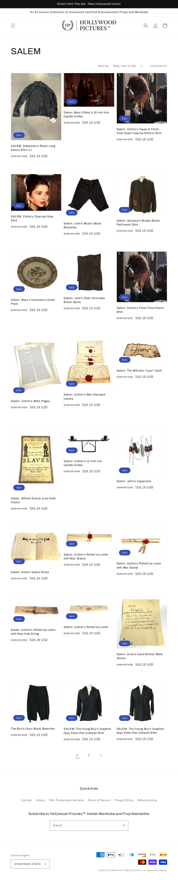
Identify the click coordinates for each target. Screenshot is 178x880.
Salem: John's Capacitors (134, 481)
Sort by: (103, 66)
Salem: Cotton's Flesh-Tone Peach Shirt (140, 309)
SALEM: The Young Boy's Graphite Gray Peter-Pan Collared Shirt (87, 730)
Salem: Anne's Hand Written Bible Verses (140, 656)
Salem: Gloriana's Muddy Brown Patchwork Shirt (138, 222)
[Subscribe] (123, 825)
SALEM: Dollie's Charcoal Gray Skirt (32, 218)
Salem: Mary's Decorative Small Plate (33, 301)
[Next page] (100, 755)
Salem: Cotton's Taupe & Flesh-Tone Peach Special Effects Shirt (139, 131)
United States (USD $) (27, 864)
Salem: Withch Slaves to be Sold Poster (33, 500)
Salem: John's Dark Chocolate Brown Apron (84, 300)
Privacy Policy (124, 800)
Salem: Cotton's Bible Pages (30, 401)
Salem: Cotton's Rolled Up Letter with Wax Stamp (86, 556)
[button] (13, 25)
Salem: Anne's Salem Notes (30, 572)
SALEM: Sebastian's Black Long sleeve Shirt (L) (33, 148)
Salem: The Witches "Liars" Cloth (139, 370)
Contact (26, 800)
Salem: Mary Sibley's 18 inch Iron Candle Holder (86, 114)
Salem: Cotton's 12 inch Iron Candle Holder (83, 463)
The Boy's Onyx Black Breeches (33, 728)
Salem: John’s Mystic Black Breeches (83, 225)
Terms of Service (99, 800)
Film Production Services (66, 800)
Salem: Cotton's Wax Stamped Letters (84, 396)
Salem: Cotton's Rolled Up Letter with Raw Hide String (33, 631)
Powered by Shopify (156, 870)
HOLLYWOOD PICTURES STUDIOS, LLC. (126, 870)
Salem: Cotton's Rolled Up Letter (86, 627)
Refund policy (147, 800)
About (40, 800)
